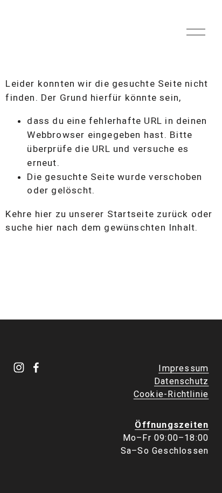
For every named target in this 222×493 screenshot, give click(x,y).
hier (44, 214)
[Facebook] (36, 367)
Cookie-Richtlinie (171, 394)
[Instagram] (18, 367)
